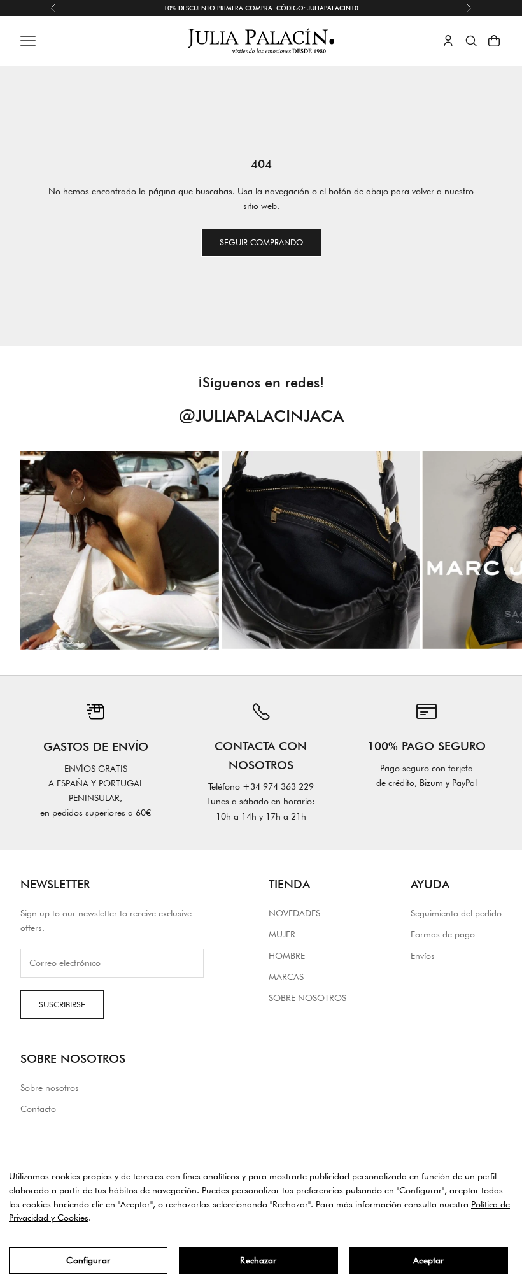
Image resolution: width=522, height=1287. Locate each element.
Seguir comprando (261, 242)
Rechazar (258, 1260)
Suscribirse (62, 1004)
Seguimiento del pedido (456, 913)
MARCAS (286, 977)
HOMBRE (287, 956)
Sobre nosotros (49, 1088)
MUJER (282, 934)
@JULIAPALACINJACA (261, 415)
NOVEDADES (294, 913)
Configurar (87, 1260)
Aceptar (428, 1260)
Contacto (38, 1109)
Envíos (423, 956)
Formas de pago (443, 934)
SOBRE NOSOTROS (307, 998)
